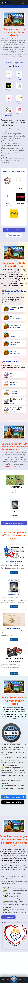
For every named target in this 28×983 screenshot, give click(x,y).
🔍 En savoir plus (14, 235)
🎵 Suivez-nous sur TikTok (13, 802)
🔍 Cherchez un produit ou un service (14, 523)
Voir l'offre (14, 573)
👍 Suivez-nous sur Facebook (14, 797)
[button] (23, 2)
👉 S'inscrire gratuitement (14, 230)
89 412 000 (18, 922)
